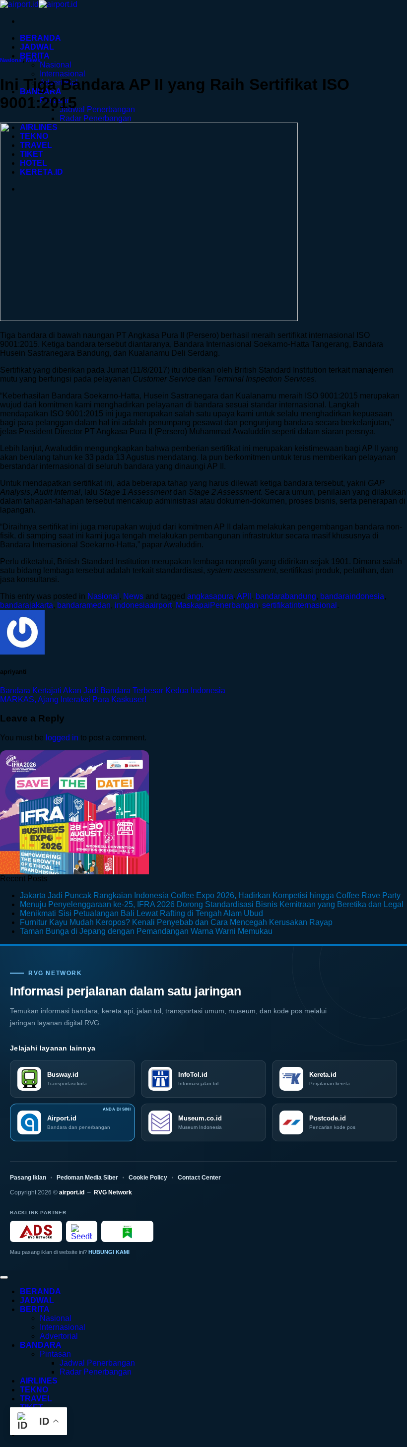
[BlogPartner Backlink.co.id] (127, 1231)
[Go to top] (4, 1277)
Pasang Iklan (28, 1177)
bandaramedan (84, 605)
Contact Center (199, 1177)
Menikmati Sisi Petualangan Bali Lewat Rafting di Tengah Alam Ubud (141, 913)
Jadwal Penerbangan (97, 109)
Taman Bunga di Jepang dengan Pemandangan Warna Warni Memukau (146, 931)
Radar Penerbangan (96, 118)
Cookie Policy (148, 1177)
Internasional (62, 73)
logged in (62, 737)
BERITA (35, 56)
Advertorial (59, 1336)
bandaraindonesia (352, 596)
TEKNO (34, 1389)
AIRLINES (39, 1381)
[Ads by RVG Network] (36, 1231)
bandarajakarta (26, 605)
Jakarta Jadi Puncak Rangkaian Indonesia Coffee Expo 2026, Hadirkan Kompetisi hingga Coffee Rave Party (210, 895)
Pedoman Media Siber (87, 1177)
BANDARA (41, 1345)
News (33, 60)
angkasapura (210, 596)
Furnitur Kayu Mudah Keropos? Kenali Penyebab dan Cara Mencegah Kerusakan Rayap (176, 922)
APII (244, 596)
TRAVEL (36, 1398)
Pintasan (55, 1354)
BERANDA (40, 38)
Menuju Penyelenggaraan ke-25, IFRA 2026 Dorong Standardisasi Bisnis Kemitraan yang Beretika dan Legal (212, 904)
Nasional (55, 65)
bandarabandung (286, 596)
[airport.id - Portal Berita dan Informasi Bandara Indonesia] (38, 4)
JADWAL (37, 47)
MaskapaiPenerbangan (217, 605)
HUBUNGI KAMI (109, 1252)
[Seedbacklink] (81, 1231)
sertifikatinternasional (299, 605)
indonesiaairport (143, 605)
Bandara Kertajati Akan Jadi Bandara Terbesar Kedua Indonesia (112, 690)
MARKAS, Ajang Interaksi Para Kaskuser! (73, 699)
